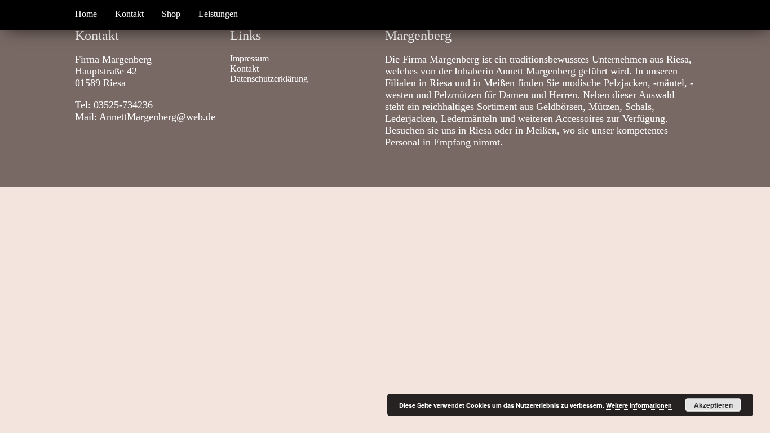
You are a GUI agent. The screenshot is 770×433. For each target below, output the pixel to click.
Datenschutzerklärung (269, 78)
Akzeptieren (713, 405)
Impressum (249, 58)
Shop (171, 14)
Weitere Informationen (639, 405)
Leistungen (218, 14)
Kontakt (129, 14)
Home (86, 14)
